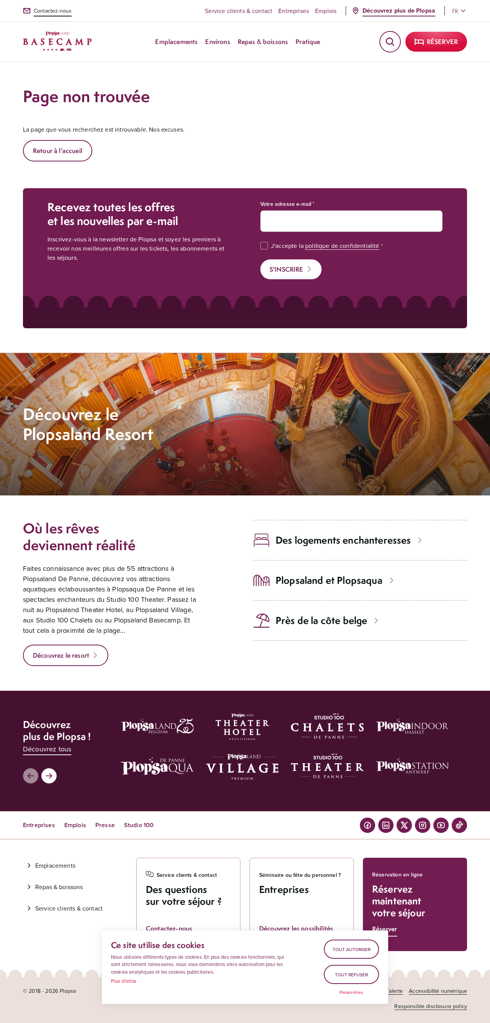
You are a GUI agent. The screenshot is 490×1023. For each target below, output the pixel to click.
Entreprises (293, 11)
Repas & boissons (59, 887)
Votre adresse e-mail (285, 203)
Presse (105, 825)
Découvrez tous (47, 749)
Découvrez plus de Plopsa (399, 10)
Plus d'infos (123, 980)
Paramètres (352, 992)
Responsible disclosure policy (430, 1006)
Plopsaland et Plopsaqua (329, 580)
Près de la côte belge (321, 620)
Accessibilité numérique (438, 991)
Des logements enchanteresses (343, 540)
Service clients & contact (238, 11)
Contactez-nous (53, 11)
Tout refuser (351, 974)
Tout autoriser (352, 949)
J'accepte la (325, 245)
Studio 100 (139, 825)
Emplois (325, 11)
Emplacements (55, 865)
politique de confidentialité (342, 245)
